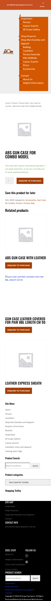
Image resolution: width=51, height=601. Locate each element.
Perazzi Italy (24, 103)
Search (35, 466)
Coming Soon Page (13, 451)
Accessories (29, 68)
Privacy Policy (11, 569)
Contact (25, 75)
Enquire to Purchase (30, 181)
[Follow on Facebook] (36, 3)
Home (7, 103)
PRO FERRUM (30, 58)
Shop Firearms (28, 36)
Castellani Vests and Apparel (18, 447)
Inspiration (26, 18)
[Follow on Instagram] (36, 6)
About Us (28, 79)
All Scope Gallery (31, 29)
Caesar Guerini (30, 25)
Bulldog (27, 47)
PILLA (26, 65)
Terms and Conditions (15, 564)
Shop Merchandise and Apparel (19, 422)
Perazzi (26, 22)
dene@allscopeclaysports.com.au (20, 526)
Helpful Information (33, 82)
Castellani (28, 50)
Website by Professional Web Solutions (28, 599)
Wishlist (8, 430)
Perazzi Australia (31, 54)
